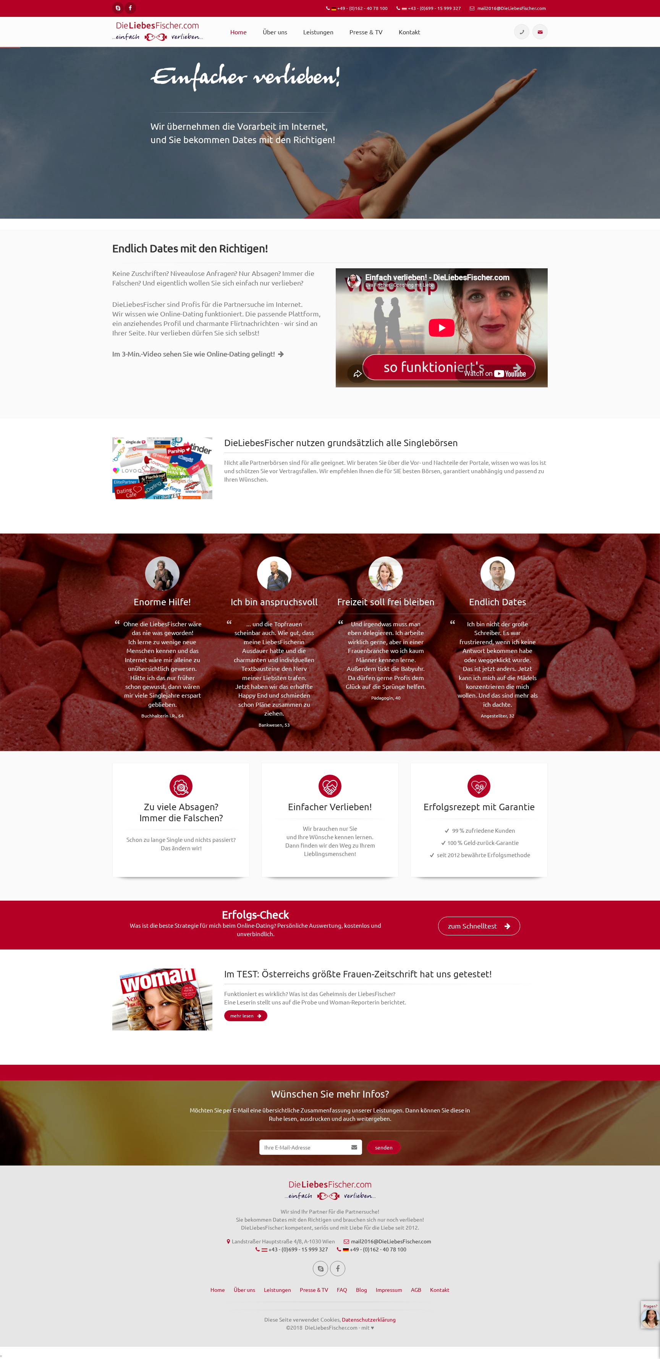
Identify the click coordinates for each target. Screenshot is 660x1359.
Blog (361, 1289)
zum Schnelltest (472, 926)
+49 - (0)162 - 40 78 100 (362, 8)
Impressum (389, 1289)
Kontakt (409, 31)
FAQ (342, 1289)
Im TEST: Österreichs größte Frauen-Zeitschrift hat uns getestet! (358, 973)
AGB (416, 1289)
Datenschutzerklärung (369, 1319)
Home (238, 31)
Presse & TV (366, 31)
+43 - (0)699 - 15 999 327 (434, 8)
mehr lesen (242, 1015)
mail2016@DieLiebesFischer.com (511, 8)
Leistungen (318, 31)
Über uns (275, 31)
